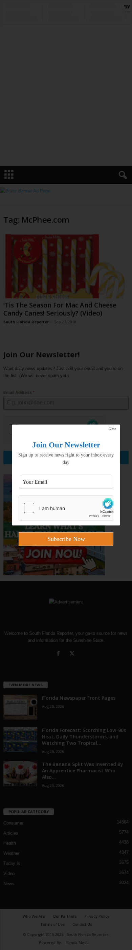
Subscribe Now (66, 539)
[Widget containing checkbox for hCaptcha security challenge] (66, 508)
